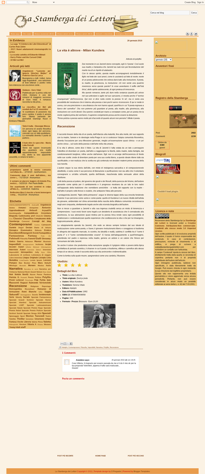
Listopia (42, 258)
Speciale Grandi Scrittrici (21, 300)
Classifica (28, 218)
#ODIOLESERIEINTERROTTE (19, 205)
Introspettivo (27, 252)
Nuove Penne (36, 274)
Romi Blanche (29, 292)
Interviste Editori (34, 250)
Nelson (39, 272)
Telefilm (12, 319)
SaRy (40, 292)
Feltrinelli (14, 238)
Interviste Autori (17, 250)
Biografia (13, 216)
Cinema (47, 216)
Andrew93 (35, 205)
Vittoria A (32, 324)
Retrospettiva (15, 289)
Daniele (12, 227)
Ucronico (29, 319)
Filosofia (24, 239)
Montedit (23, 265)
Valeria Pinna (37, 322)
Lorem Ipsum (36, 260)
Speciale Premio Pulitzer (32, 310)
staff (23, 327)
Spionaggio (14, 316)
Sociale (26, 297)
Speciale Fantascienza (41, 297)
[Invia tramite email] (62, 343)
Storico (30, 316)
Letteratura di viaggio (41, 255)
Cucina (37, 225)
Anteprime (33, 208)
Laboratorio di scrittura (19, 255)
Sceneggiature (25, 295)
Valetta (47, 321)
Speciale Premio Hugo (33, 308)
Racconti (14, 282)
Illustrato (47, 241)
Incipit (48, 244)
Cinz (11, 219)
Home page (100, 456)
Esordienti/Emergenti (20, 233)
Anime (12, 208)
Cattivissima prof (27, 216)
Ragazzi (24, 283)
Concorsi (25, 221)
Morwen (31, 265)
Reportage (46, 286)
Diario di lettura (42, 228)
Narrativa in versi (31, 269)
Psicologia (29, 280)
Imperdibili (15, 244)
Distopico (13, 230)
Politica (38, 277)
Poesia (31, 277)
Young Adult (14, 327)
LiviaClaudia (24, 260)
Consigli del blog (41, 221)
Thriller (21, 318)
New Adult (47, 272)
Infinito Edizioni (32, 247)
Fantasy (32, 235)
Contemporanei (20, 224)
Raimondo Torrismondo (40, 283)
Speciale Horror (43, 300)
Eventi (36, 233)
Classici (17, 218)
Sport (22, 316)
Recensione (18, 286)
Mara (40, 263)
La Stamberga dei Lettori (66, 471)
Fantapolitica (45, 233)
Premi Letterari (16, 280)
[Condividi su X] (68, 343)
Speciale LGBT (16, 305)
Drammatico (26, 230)
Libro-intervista (15, 258)
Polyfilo (46, 277)
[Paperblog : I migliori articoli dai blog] (163, 162)
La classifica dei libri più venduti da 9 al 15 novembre (36, 108)
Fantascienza (16, 235)
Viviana (40, 324)
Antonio (46, 207)
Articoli (33, 210)
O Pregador (116, 471)
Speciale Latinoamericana (39, 305)
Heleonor (29, 241)
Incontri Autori (16, 247)
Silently (19, 297)
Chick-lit (39, 216)
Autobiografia (15, 213)
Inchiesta (39, 244)
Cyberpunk (46, 225)
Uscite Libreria (24, 322)
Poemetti (24, 277)
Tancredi (39, 316)
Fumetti (31, 238)
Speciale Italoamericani (40, 302)
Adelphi (64, 347)
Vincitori (22, 324)
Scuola (35, 295)
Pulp (36, 280)
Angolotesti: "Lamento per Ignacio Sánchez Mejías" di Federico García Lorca (36, 73)
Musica (41, 265)
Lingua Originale (30, 258)
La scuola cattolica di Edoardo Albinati (27, 55)
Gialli (38, 238)
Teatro (48, 316)
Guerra (20, 241)
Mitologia (13, 265)
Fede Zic (46, 236)
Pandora (47, 274)
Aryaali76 (46, 210)
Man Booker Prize (27, 263)
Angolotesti (45, 205)
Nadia (48, 265)
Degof (21, 228)
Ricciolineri (29, 289)
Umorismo (39, 319)
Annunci (22, 208)
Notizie (18, 274)
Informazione (46, 247)
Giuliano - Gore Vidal (31, 90)
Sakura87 (14, 294)
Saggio (48, 292)
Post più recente (65, 456)
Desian (29, 227)
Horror (37, 241)
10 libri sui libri (17, 60)
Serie (11, 297)
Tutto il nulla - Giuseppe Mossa (36, 126)
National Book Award (27, 272)
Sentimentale (45, 294)
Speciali (46, 313)
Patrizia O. (14, 277)
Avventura (46, 213)
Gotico (12, 241)
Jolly (37, 252)
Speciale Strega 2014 (32, 313)
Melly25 (48, 263)
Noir (11, 274)
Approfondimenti (17, 210)
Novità (25, 274)
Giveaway (46, 238)
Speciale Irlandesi (17, 302)
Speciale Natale (16, 308)
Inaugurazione (28, 244)
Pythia (42, 280)
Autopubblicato (31, 213)
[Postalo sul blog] (65, 343)
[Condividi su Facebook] (71, 343)
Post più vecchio (136, 456)
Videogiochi (13, 324)
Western (47, 324)
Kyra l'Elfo (46, 252)
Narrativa (16, 268)
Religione (35, 286)
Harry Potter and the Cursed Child (25, 57)
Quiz (49, 280)
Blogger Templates (142, 471)
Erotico (47, 230)
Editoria (38, 230)
